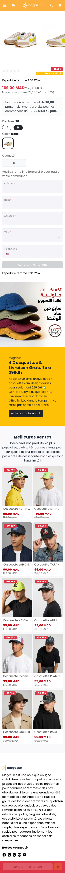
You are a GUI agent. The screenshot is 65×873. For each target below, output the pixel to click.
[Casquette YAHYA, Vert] (17, 597)
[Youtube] (24, 855)
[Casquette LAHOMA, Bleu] (17, 542)
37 (6, 127)
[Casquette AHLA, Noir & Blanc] (48, 597)
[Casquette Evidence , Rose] (17, 653)
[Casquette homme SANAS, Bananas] (17, 486)
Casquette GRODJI (16, 732)
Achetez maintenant (25, 413)
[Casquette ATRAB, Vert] (48, 486)
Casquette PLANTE (47, 676)
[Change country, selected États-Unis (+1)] (7, 254)
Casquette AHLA (45, 620)
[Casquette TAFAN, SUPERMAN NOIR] (48, 542)
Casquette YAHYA (15, 620)
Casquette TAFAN (46, 564)
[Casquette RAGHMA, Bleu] (48, 709)
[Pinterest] (19, 855)
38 (18, 127)
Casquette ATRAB (46, 509)
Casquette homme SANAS (17, 509)
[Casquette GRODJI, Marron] (17, 709)
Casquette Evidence (17, 676)
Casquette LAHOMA (17, 564)
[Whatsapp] (14, 855)
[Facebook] (4, 855)
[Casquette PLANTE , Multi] (48, 653)
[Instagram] (9, 855)
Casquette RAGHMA (48, 732)
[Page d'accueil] (32, 5)
